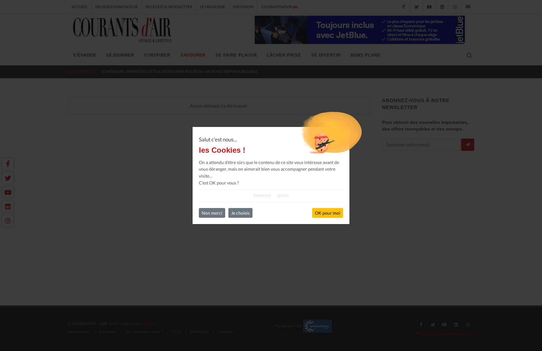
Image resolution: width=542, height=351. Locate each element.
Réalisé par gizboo (271, 195)
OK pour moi (327, 213)
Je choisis (240, 213)
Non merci (212, 213)
